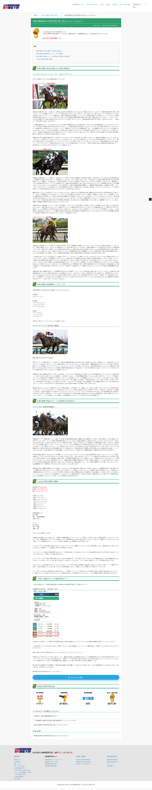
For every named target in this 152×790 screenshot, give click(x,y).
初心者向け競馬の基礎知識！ (83, 759)
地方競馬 (115, 4)
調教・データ (17, 764)
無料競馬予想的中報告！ (51, 764)
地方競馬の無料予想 (19, 768)
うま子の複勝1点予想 (19, 774)
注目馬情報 (17, 761)
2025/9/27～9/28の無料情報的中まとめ (45, 716)
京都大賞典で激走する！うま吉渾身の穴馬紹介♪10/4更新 (52, 56)
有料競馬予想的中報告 (50, 766)
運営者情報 (110, 766)
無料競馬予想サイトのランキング (53, 759)
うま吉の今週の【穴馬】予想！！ (22, 770)
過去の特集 (17, 778)
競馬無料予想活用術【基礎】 (83, 761)
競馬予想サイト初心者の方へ (83, 764)
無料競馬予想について (78, 4)
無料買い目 (17, 759)
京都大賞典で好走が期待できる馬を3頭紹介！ (49, 51)
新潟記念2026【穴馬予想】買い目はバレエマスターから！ (51, 735)
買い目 (102, 4)
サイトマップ (110, 764)
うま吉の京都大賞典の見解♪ (44, 59)
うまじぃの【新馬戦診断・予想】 (22, 772)
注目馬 (108, 4)
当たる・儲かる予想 (19, 766)
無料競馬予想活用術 (112, 759)
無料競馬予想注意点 (112, 761)
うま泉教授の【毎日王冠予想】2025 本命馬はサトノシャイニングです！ (55, 720)
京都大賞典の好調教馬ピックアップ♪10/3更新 (49, 53)
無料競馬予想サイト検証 (51, 761)
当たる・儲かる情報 (125, 4)
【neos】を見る (76, 677)
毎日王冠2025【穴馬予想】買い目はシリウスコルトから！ (51, 725)
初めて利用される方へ (92, 4)
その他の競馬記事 (18, 776)
